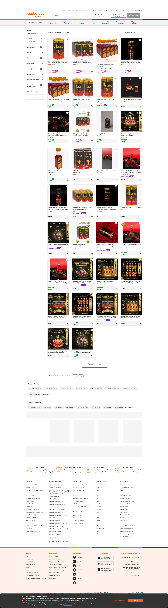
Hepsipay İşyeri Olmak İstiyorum (57, 561)
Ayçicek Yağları (30, 495)
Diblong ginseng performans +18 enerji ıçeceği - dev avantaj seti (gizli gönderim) (58, 317)
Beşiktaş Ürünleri (77, 515)
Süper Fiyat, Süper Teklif (75, 10)
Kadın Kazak (83, 485)
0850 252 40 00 (131, 568)
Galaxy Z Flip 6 (53, 537)
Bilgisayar (28, 485)
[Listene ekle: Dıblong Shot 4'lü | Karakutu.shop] (67, 149)
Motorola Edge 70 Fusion (126, 515)
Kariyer (27, 567)
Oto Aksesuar (35, 509)
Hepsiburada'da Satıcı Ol (136, 10)
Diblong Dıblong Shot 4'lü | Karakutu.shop (55, 171)
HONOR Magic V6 (125, 536)
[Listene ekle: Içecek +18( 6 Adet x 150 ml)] (140, 78)
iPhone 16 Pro (52, 504)
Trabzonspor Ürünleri (78, 518)
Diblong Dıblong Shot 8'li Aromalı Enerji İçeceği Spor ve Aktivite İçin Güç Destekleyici (58, 100)
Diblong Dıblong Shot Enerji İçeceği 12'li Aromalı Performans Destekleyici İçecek (106, 63)
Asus (98, 512)
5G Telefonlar (123, 520)
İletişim (27, 581)
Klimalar (32, 487)
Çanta (74, 506)
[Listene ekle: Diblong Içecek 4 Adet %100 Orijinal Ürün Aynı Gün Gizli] (92, 78)
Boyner (98, 517)
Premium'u (36, 16)
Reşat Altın (35, 493)
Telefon (38, 485)
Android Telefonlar (54, 496)
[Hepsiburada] (35, 13)
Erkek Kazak (76, 485)
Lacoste (99, 509)
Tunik (81, 506)
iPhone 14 (51, 507)
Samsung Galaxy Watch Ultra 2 (128, 534)
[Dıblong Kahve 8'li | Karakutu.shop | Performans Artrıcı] (82, 232)
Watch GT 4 (52, 541)
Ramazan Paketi (30, 534)
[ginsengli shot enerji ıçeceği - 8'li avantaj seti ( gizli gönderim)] (131, 269)
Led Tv (27, 520)
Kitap (27, 504)
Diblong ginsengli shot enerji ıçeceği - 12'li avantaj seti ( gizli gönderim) (58, 245)
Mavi (98, 525)
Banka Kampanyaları (54, 575)
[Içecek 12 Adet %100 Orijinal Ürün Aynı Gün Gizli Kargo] (82, 195)
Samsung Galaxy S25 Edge (56, 493)
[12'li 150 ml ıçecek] (107, 122)
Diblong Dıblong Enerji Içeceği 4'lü (106, 170)
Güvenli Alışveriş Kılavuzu (32, 575)
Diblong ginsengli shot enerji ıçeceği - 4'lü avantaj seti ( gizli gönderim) (131, 316)
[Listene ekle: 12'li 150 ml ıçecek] (116, 113)
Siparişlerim (64, 10)
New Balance (100, 504)
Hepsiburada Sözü (125, 485)
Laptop (42, 485)
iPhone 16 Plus (59, 501)
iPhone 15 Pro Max (62, 515)
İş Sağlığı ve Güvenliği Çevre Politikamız (36, 578)
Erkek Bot (75, 490)
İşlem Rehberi (52, 578)
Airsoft (27, 501)
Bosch (98, 501)
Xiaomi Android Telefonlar (56, 487)
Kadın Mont (83, 487)
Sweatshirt (75, 498)
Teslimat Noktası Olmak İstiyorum (57, 570)
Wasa (98, 531)
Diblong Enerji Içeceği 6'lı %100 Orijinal (131, 207)
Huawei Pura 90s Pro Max (127, 501)
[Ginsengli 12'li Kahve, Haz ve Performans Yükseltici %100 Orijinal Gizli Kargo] (58, 195)
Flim (30, 504)
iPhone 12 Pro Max (62, 523)
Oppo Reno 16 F (124, 523)
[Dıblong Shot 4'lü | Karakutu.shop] (58, 159)
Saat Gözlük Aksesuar (40, 525)
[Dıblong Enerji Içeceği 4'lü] (107, 159)
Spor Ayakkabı (76, 495)
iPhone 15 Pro (52, 515)
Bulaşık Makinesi (40, 490)
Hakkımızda (29, 556)
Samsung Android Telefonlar (56, 490)
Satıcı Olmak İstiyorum (55, 559)
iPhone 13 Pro (59, 526)
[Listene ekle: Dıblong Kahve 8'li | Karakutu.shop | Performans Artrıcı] (92, 223)
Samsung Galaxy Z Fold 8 (126, 525)
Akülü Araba (29, 523)
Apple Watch (60, 531)
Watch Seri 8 (52, 534)
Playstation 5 (123, 512)
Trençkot (86, 506)
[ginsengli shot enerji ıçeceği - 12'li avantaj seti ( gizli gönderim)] (58, 232)
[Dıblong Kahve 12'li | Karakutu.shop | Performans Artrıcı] (82, 49)
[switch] (42, 47)
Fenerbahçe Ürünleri (78, 523)
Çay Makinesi (38, 515)
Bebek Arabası (29, 531)
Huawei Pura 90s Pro (125, 504)
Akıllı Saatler (52, 531)
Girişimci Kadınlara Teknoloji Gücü (58, 567)
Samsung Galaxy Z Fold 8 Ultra (128, 528)
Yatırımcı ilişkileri (30, 561)
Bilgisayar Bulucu (60, 541)
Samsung (99, 487)
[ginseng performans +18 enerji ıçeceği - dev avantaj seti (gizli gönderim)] (58, 304)
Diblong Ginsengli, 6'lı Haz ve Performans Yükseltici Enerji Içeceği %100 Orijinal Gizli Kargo (57, 134)
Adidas (98, 490)
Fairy (98, 523)
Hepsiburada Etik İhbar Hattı (131, 575)
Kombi (27, 487)
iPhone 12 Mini (53, 523)
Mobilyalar (28, 512)
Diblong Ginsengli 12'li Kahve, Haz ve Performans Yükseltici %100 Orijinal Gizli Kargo (57, 208)
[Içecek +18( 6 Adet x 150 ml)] (131, 87)
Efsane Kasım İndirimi (125, 495)
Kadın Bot (81, 490)
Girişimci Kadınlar (97, 10)
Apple (98, 495)
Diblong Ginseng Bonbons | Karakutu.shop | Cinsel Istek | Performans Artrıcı (80, 134)
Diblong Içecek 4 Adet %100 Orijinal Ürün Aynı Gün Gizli (82, 100)
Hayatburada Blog (54, 556)
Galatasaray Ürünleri (78, 520)
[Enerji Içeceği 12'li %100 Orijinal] (107, 87)
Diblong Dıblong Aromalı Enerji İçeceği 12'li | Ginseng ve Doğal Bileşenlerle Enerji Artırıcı (58, 61)
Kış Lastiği (28, 509)
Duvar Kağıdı (29, 528)
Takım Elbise (76, 501)
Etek (78, 506)
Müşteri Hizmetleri (109, 10)
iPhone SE (52, 518)
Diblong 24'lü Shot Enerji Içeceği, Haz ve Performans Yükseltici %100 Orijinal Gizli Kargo (131, 171)
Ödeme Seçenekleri (54, 572)
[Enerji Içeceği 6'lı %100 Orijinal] (131, 195)
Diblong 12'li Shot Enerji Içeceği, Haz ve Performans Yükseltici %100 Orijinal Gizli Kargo (58, 282)
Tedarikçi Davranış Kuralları (56, 564)
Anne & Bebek (36, 523)
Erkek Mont (76, 487)
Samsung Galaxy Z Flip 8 (126, 531)
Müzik (34, 504)
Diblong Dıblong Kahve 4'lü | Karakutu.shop (80, 171)
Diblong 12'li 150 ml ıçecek (104, 134)
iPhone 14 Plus (59, 507)
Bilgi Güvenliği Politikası (32, 572)
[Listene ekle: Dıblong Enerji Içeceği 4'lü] (116, 149)
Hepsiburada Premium (122, 10)
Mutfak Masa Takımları (38, 512)
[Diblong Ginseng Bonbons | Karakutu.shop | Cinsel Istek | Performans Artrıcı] (82, 122)
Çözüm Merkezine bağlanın (131, 557)
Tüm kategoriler (31, 33)
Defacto (99, 506)
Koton (98, 520)
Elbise (81, 501)
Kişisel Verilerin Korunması (32, 570)
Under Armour (100, 528)
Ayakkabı (84, 493)
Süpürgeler (28, 498)
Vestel (98, 498)
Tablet (33, 485)
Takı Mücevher (29, 525)
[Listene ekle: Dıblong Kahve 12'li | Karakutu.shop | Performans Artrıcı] (92, 40)
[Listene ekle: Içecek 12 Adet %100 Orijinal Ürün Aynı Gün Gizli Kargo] (92, 186)
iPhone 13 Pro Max (54, 529)
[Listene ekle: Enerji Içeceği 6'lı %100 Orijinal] (140, 186)
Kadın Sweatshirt (83, 498)
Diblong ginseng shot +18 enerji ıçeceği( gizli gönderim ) (129, 134)
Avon (98, 485)
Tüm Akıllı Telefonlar (54, 485)
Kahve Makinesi (30, 515)
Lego (98, 515)
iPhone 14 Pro (52, 509)
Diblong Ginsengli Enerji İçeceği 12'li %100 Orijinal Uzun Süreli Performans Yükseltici (131, 61)
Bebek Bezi (37, 531)
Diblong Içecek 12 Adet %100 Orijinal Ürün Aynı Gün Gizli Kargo (82, 208)
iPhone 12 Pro (59, 520)
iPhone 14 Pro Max (62, 509)
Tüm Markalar (100, 534)
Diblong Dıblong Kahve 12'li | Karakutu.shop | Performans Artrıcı (82, 61)
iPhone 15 (51, 512)
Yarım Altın (41, 493)
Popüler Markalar (124, 493)
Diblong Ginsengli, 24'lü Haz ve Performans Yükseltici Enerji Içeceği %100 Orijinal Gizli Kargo (106, 245)
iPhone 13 (51, 526)
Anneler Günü (29, 506)
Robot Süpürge (36, 498)
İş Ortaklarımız (29, 559)
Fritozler (32, 501)
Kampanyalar (87, 10)
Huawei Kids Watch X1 (126, 498)
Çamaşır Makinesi (30, 490)
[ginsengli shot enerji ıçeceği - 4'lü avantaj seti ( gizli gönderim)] (131, 304)
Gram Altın (28, 493)
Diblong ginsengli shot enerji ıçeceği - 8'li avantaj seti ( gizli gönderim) (131, 282)
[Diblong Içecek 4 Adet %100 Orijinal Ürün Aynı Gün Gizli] (82, 87)
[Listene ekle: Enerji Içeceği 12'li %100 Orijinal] (116, 78)
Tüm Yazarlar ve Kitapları (126, 487)
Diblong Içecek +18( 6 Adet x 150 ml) (131, 99)
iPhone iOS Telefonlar (54, 499)
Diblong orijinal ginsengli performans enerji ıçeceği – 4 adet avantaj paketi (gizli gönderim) (106, 317)
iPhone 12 (51, 520)
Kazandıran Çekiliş (125, 509)
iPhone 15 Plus (59, 512)
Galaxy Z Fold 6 (62, 537)
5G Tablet (122, 517)
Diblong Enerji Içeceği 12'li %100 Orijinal (105, 100)
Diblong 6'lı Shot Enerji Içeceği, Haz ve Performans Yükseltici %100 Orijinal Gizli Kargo (131, 245)
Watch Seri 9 (60, 534)
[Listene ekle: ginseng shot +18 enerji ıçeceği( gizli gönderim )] (140, 113)
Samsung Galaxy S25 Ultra (63, 492)
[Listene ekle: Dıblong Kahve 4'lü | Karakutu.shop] (92, 149)
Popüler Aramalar (124, 490)
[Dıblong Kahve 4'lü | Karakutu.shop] (82, 159)
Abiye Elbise (76, 504)
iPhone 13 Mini (64, 529)
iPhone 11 (58, 518)
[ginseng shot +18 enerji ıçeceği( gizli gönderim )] (131, 122)
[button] (58, 72)
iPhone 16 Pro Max (62, 504)
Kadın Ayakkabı (77, 493)
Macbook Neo (124, 506)
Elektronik (32, 520)
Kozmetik (28, 517)
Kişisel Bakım (35, 517)
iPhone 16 (51, 501)
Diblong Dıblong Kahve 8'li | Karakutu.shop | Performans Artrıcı (82, 245)
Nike (98, 493)
